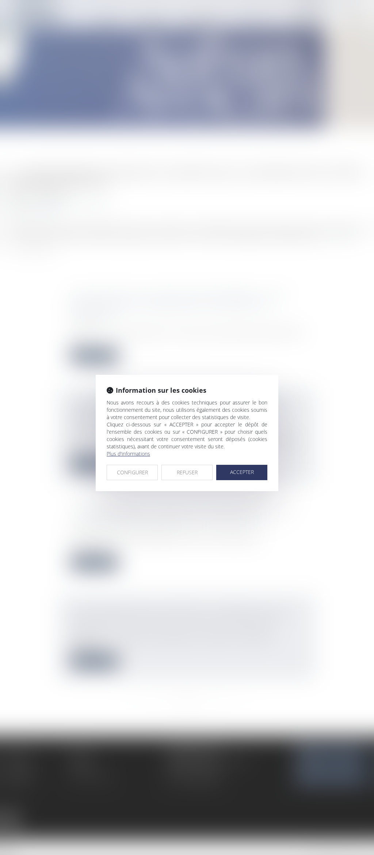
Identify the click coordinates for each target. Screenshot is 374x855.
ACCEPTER (242, 471)
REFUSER (187, 472)
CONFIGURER (132, 472)
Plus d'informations (128, 453)
